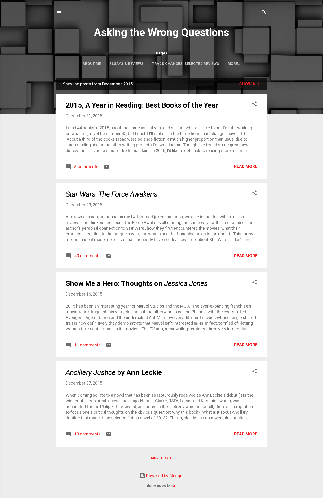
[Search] (264, 13)
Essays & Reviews (126, 64)
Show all (249, 83)
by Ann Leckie (114, 372)
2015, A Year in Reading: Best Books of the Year (142, 105)
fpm (174, 485)
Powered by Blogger (164, 475)
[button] (254, 104)
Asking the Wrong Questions (161, 32)
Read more (245, 166)
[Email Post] (106, 168)
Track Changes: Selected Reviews (185, 64)
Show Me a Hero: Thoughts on (137, 283)
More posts (161, 458)
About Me (92, 64)
